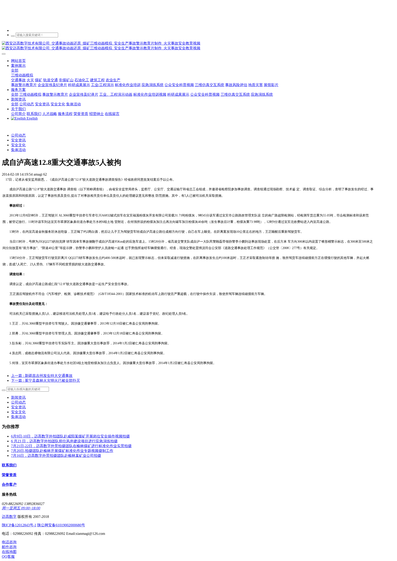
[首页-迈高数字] (198, 46)
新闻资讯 (18, 397)
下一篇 (45, 380)
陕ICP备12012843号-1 (19, 525)
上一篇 (42, 376)
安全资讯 (18, 140)
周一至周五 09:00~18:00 (21, 508)
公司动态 (18, 135)
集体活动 (18, 150)
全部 (14, 70)
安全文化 (18, 145)
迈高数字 (9, 517)
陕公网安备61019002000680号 (61, 525)
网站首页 (18, 61)
